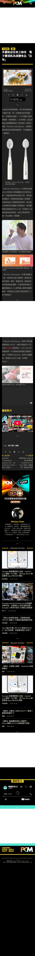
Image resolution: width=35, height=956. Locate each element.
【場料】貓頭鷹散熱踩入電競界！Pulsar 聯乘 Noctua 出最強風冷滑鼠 (16, 722)
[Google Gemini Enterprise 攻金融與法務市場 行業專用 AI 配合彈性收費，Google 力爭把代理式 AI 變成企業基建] (17, 591)
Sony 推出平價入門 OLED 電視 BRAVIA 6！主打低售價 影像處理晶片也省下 (17, 629)
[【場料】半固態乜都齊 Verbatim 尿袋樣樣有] (17, 654)
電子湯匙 (11, 445)
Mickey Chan (8, 91)
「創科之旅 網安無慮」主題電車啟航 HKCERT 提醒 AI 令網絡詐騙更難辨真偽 (17, 619)
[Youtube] (17, 537)
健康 (13, 49)
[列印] (26, 95)
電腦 (3, 716)
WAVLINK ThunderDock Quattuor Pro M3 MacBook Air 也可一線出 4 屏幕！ (9, 462)
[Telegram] (17, 95)
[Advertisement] (17, 25)
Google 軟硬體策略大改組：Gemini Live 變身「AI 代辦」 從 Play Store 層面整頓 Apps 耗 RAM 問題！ (17, 573)
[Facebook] (8, 95)
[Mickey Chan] (17, 513)
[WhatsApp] (13, 95)
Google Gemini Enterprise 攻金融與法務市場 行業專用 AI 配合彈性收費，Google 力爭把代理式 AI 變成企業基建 (17, 605)
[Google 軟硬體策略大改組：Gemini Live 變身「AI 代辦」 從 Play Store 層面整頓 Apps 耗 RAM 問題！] (17, 560)
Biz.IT (4, 611)
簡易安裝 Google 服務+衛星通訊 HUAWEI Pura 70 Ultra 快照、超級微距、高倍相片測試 (27, 462)
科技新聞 (6, 49)
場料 (3, 671)
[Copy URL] (22, 95)
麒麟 (16, 445)
